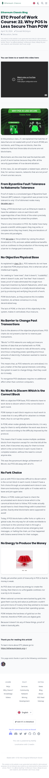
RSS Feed (40, 697)
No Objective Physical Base (20, 257)
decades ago (6, 203)
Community (24, 690)
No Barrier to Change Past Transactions (19, 322)
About (41, 694)
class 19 (17, 263)
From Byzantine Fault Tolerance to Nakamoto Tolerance (23, 186)
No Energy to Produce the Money (23, 543)
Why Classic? (8, 690)
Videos (8, 697)
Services (24, 686)
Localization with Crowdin (24, 744)
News (41, 686)
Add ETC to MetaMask (25, 722)
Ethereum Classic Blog (14, 12)
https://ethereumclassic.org (13, 648)
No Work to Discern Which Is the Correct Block (23, 392)
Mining (24, 697)
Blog (41, 690)
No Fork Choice (11, 473)
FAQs (8, 686)
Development (24, 701)
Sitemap (41, 701)
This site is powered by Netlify (24, 741)
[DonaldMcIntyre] (3, 664)
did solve (9, 239)
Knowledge (8, 694)
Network (24, 694)
